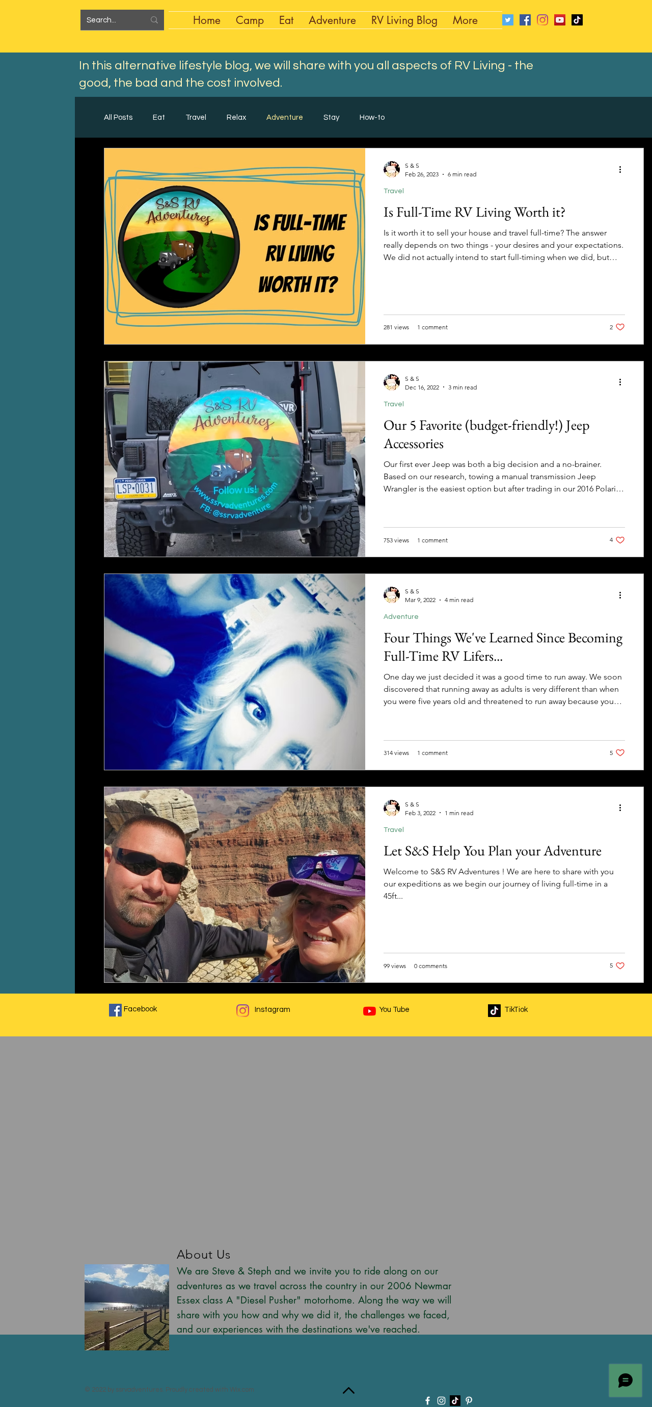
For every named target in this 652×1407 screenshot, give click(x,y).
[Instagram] (542, 19)
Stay (331, 117)
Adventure (284, 117)
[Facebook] (525, 19)
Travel (195, 117)
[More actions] (623, 169)
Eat (159, 117)
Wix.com (242, 1389)
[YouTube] (559, 19)
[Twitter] (507, 19)
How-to (372, 117)
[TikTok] (577, 19)
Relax (236, 117)
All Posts (118, 117)
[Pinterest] (469, 1400)
